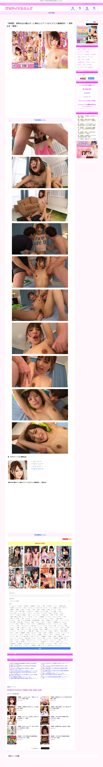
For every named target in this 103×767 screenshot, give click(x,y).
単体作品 (26, 690)
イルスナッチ (87, 96)
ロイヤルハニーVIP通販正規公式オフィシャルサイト (87, 105)
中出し (80, 64)
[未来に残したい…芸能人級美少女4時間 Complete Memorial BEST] (16, 556)
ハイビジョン (19, 690)
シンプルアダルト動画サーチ (87, 85)
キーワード (12, 593)
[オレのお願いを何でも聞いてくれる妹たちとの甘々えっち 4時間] (48, 556)
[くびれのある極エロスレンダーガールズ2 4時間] (32, 556)
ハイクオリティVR (82, 67)
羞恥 (40, 690)
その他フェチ (11, 690)
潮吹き (88, 51)
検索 (40, 648)
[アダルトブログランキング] (84, 78)
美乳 (31, 690)
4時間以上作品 (81, 62)
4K (84, 64)
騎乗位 (84, 49)
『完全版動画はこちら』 (40, 120)
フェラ (90, 49)
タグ (10, 603)
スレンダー (81, 54)
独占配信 (90, 67)
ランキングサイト (93, 3)
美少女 (35, 690)
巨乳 (79, 59)
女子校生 (94, 54)
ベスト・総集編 (86, 59)
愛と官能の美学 (87, 89)
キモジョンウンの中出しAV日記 (87, 100)
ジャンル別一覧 (86, 3)
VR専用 (89, 64)
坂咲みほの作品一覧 (38, 468)
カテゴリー (12, 598)
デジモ (94, 62)
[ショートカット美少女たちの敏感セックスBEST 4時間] (64, 556)
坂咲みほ (9, 693)
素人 (79, 49)
